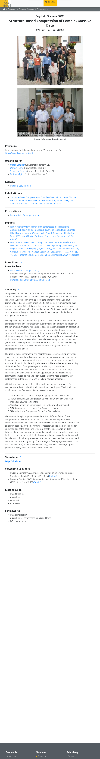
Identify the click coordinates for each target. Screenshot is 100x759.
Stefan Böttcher (17, 165)
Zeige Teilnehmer (13, 461)
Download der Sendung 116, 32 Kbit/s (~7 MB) (30, 280)
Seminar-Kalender (26, 9)
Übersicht (11, 756)
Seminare (12, 9)
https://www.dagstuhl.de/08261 (19, 153)
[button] (22, 86)
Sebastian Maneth (18, 171)
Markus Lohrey (17, 168)
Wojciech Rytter (17, 174)
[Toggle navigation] (94, 3)
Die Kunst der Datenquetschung (24, 215)
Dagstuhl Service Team (20, 186)
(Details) (53, 476)
